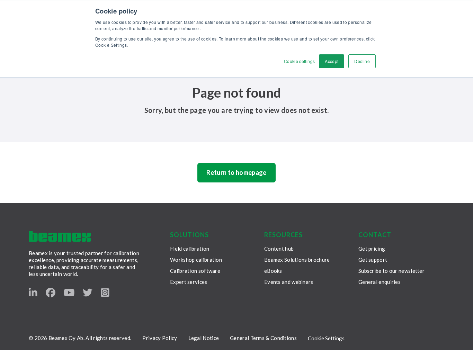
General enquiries (379, 282)
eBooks (273, 271)
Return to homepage (236, 172)
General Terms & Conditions (263, 338)
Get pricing (371, 248)
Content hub (279, 248)
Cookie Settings (326, 338)
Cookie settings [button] (299, 61)
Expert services (188, 282)
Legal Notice (203, 338)
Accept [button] (331, 61)
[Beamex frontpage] (60, 236)
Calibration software (195, 271)
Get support (372, 260)
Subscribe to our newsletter (391, 271)
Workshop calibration (196, 260)
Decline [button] (362, 61)
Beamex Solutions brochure (297, 260)
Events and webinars (288, 282)
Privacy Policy (159, 338)
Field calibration (189, 248)
